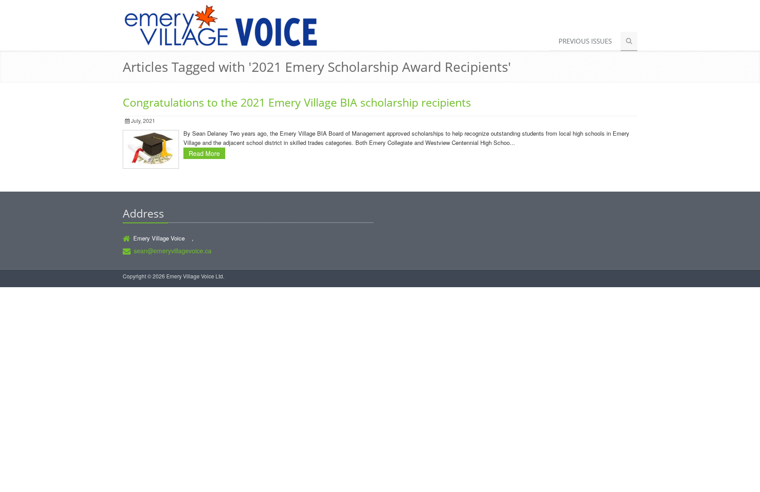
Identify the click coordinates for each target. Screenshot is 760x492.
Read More (204, 153)
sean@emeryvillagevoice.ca (173, 250)
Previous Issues (585, 41)
